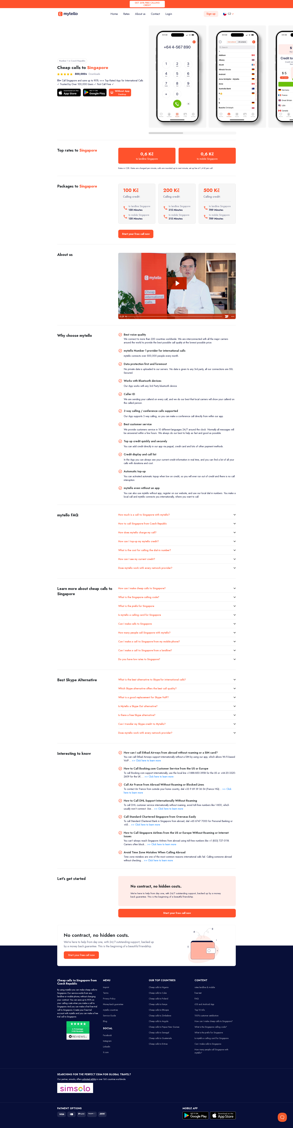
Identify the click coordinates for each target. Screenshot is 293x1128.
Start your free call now (136, 234)
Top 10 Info (200, 1009)
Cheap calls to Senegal (159, 1032)
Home (115, 14)
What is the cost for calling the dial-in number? (144, 550)
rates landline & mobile (205, 987)
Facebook (107, 1035)
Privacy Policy (109, 998)
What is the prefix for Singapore (136, 606)
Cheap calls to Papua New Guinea (164, 1026)
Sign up (210, 14)
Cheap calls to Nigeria (158, 987)
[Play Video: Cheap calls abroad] (177, 283)
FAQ (197, 998)
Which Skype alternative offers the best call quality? (147, 688)
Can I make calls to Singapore (135, 623)
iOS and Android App (204, 1004)
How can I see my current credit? (136, 559)
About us (140, 14)
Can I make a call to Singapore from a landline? (145, 650)
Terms (105, 992)
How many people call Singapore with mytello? (144, 632)
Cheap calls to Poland (158, 998)
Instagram (107, 1041)
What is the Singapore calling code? (138, 597)
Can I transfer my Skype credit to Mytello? (142, 724)
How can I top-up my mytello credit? (138, 541)
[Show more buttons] (233, 316)
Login (168, 14)
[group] (177, 76)
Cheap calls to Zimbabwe (160, 1015)
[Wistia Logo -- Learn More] (227, 316)
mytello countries (110, 1009)
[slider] (174, 316)
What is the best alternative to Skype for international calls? (152, 679)
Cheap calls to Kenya (158, 1004)
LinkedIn (106, 1046)
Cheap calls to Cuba (158, 992)
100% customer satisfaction (207, 1015)
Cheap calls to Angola (158, 1021)
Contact (155, 14)
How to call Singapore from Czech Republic (142, 523)
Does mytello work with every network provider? (145, 568)
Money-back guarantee (113, 1004)
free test (198, 992)
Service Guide (109, 1015)
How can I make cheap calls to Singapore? (142, 588)
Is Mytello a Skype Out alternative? (137, 706)
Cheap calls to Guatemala (160, 1038)
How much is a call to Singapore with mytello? (144, 514)
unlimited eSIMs (89, 1079)
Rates (126, 14)
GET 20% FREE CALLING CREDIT (147, 4)
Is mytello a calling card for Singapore (139, 614)
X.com (106, 1052)
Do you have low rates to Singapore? (139, 659)
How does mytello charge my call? (137, 532)
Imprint (106, 987)
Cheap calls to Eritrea (158, 1043)
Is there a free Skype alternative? (136, 715)
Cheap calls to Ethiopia (159, 1009)
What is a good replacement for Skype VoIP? (143, 697)
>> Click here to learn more (146, 760)
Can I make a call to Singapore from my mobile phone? (149, 641)
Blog (105, 1021)
